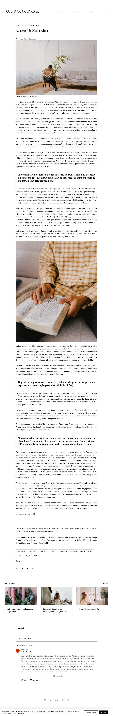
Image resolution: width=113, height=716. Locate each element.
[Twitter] (50, 700)
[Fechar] (110, 712)
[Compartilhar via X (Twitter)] (22, 568)
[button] (47, 12)
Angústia (27, 555)
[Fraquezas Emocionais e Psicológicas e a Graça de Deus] (57, 596)
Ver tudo (105, 583)
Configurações (91, 712)
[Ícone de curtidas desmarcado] (22, 680)
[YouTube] (56, 700)
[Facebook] (62, 700)
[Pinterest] (68, 700)
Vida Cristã (32, 551)
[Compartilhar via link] (33, 568)
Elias (35, 555)
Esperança (43, 551)
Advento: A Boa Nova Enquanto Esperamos (20, 610)
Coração (18, 561)
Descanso (53, 551)
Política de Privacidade (16, 713)
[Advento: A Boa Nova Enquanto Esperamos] (21, 596)
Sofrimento (63, 551)
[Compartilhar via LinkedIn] (27, 568)
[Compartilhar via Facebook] (17, 568)
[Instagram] (44, 700)
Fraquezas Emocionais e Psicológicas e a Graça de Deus (55, 610)
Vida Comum (21, 551)
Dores (19, 555)
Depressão (73, 551)
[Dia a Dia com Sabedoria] (92, 596)
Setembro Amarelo (86, 551)
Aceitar (103, 712)
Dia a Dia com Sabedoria (89, 609)
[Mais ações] (96, 25)
